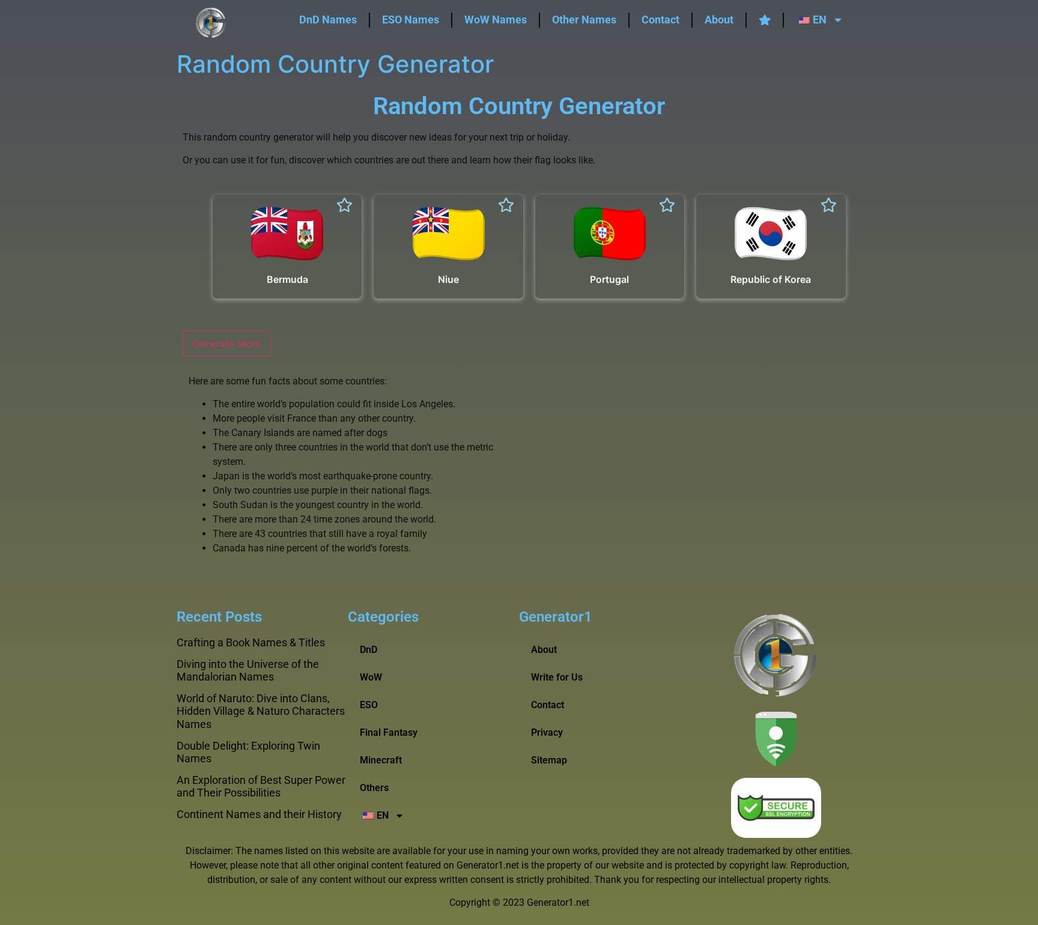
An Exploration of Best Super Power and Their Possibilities (261, 786)
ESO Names (410, 19)
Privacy (547, 732)
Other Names (584, 19)
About (719, 19)
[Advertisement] (687, 464)
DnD (368, 649)
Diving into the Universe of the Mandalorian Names (248, 671)
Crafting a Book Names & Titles (251, 642)
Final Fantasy (388, 732)
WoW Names (495, 19)
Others (374, 787)
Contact (660, 19)
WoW (371, 677)
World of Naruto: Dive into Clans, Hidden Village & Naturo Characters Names (261, 711)
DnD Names (328, 19)
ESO (369, 705)
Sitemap (549, 760)
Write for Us (557, 677)
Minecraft (381, 760)
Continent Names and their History (259, 814)
